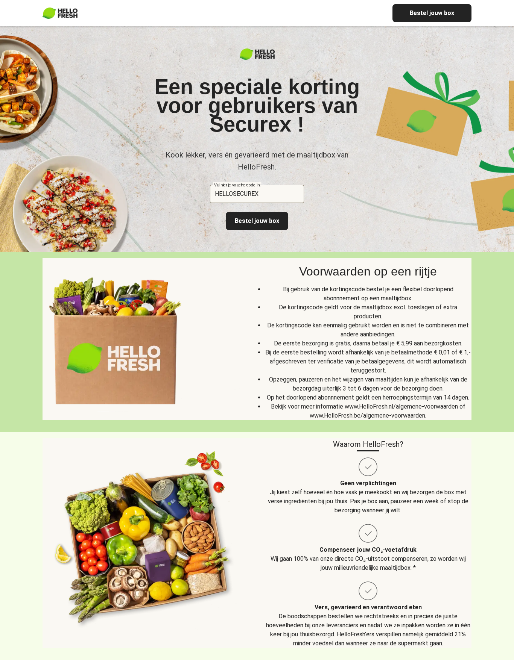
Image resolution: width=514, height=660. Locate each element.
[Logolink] (257, 57)
